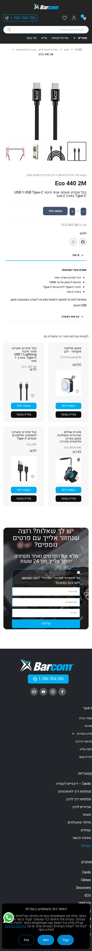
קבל (65, 940)
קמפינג (85, 830)
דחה (46, 940)
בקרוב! (86, 845)
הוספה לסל (55, 211)
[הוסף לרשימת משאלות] (77, 391)
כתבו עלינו (86, 749)
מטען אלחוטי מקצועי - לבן (72, 350)
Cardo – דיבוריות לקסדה (73, 783)
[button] (85, 100)
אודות (88, 726)
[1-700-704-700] (7, 18)
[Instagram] (53, 692)
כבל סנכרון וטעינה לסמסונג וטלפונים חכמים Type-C (24, 435)
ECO (88, 895)
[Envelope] (34, 692)
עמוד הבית (85, 718)
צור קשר (31, 38)
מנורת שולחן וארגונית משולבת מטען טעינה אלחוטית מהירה (69, 437)
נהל (26, 940)
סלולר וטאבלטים (79, 822)
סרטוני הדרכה (83, 741)
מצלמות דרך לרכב (78, 799)
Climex (86, 880)
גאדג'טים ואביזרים (63, 175)
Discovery (83, 887)
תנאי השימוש (30, 577)
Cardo (86, 872)
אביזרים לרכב (81, 807)
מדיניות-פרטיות (15, 926)
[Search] (9, 29)
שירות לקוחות (60, 38)
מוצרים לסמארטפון (38, 175)
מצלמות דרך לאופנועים (74, 791)
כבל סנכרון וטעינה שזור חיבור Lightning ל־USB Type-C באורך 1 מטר (24, 354)
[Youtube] (43, 692)
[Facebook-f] (62, 692)
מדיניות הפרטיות (66, 582)
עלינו (44, 38)
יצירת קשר (85, 757)
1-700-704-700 (22, 18)
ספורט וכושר (82, 837)
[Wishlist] (64, 18)
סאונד (86, 814)
